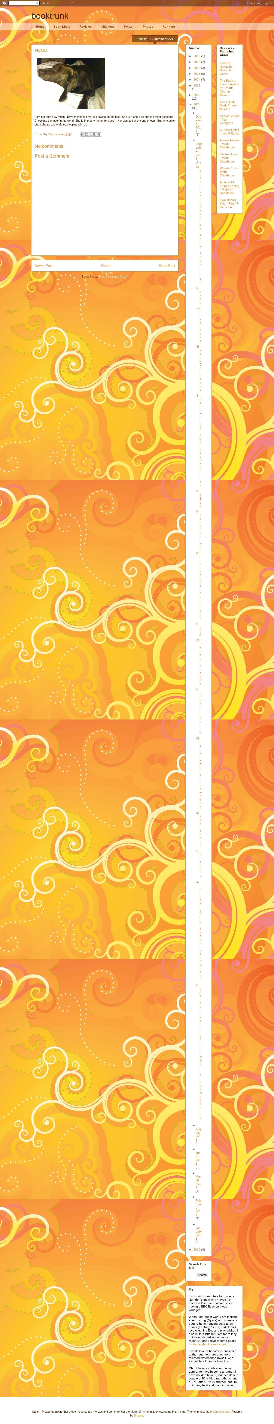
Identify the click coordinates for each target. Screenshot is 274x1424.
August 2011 (198, 1134)
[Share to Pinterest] (99, 134)
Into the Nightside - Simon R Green (227, 68)
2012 (197, 95)
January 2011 (199, 1233)
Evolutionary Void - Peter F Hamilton (229, 203)
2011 (197, 104)
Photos (148, 26)
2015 (197, 73)
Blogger (138, 1415)
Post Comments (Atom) (113, 276)
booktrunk (49, 16)
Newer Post (43, 265)
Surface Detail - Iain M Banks (229, 131)
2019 (197, 56)
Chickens (108, 26)
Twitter (129, 26)
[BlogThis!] (87, 134)
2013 (197, 85)
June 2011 (198, 1158)
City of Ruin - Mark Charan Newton (229, 105)
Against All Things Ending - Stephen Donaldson (229, 188)
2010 (197, 1249)
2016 (197, 68)
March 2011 (198, 1182)
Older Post (167, 265)
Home (40, 26)
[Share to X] (91, 134)
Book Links (62, 26)
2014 (197, 79)
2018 (197, 62)
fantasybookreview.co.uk (209, 1344)
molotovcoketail (220, 1411)
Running (168, 26)
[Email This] (82, 134)
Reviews (85, 26)
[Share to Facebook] (95, 134)
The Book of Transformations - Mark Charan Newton (229, 88)
